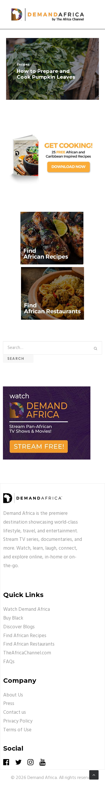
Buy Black (13, 618)
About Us (13, 695)
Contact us (14, 712)
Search (18, 358)
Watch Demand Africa (26, 609)
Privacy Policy (17, 721)
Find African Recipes (24, 636)
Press (8, 704)
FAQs (9, 662)
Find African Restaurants (29, 644)
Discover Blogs (19, 627)
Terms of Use (17, 730)
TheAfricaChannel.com (27, 653)
